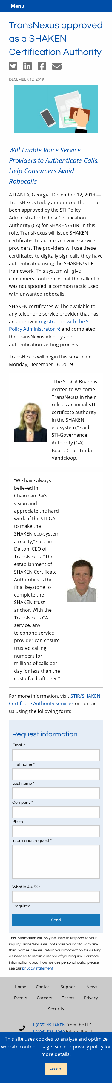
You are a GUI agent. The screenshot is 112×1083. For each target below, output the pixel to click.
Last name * (23, 783)
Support (69, 987)
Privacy (91, 998)
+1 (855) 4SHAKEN (47, 1025)
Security (56, 1009)
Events (20, 998)
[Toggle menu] (7, 6)
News (91, 987)
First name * (23, 764)
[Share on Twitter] (16, 68)
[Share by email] (59, 68)
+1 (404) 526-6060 (47, 1031)
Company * (22, 802)
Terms (68, 998)
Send (56, 920)
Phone (18, 822)
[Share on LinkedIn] (30, 68)
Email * (18, 745)
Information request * (32, 841)
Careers (44, 998)
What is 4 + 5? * (26, 887)
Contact (43, 987)
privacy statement (37, 968)
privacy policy (88, 1046)
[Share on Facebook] (45, 68)
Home (20, 987)
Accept (56, 1069)
